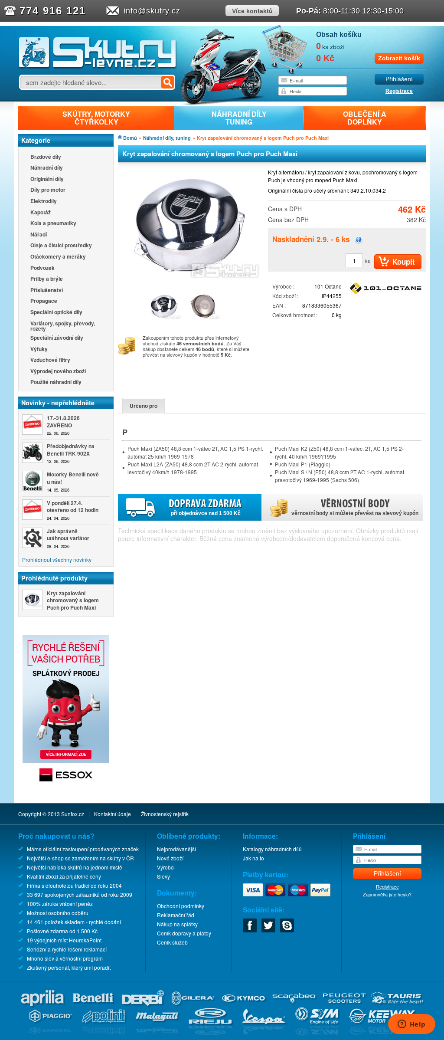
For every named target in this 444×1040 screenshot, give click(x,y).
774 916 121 (53, 10)
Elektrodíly (43, 201)
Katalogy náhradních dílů (272, 849)
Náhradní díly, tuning (167, 138)
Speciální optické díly (56, 312)
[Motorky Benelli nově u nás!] (32, 481)
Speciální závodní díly (56, 338)
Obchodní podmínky (180, 905)
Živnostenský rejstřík (165, 813)
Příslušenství (46, 290)
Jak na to (253, 858)
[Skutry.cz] (97, 67)
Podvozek (42, 268)
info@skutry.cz (152, 11)
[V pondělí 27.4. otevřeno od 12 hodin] (32, 509)
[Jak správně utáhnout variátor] (32, 538)
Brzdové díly (45, 157)
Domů (130, 138)
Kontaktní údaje (112, 813)
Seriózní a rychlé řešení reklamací (67, 949)
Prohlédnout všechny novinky (56, 559)
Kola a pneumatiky (53, 223)
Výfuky (39, 349)
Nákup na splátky (177, 924)
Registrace (399, 91)
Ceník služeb (172, 942)
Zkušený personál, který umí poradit (69, 967)
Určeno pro (143, 406)
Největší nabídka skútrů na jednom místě (74, 867)
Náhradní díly (46, 168)
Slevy (163, 876)
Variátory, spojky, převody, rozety (62, 326)
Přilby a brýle (46, 279)
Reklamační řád (175, 915)
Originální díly (47, 179)
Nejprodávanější (176, 849)
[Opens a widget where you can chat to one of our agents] (411, 1025)
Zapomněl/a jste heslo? (387, 894)
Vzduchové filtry (50, 360)
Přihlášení (399, 79)
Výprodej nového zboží (58, 371)
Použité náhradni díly (56, 382)
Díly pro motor (47, 190)
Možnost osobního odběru (57, 912)
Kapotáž (40, 213)
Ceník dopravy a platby (184, 933)
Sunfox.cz (72, 813)
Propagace (43, 301)
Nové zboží (170, 858)
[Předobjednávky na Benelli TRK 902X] (32, 453)
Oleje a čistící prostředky (61, 246)
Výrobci (166, 867)
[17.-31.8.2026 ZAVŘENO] (32, 424)
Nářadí (38, 235)
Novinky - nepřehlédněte (58, 402)
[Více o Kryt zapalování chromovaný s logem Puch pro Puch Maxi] (32, 600)
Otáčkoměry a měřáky (58, 257)
